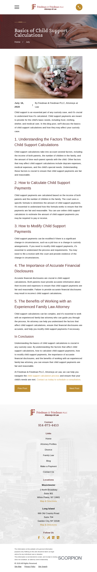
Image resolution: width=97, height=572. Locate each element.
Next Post (74, 388)
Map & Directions (48, 501)
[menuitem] (18, 566)
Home (48, 438)
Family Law (48, 455)
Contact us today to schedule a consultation (58, 379)
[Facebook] (38, 537)
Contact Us (48, 472)
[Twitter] (43, 537)
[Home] (47, 7)
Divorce (48, 450)
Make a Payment (48, 466)
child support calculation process (43, 376)
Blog (48, 461)
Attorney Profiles (48, 444)
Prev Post (22, 388)
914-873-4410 (48, 425)
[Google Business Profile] (53, 537)
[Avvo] (48, 537)
